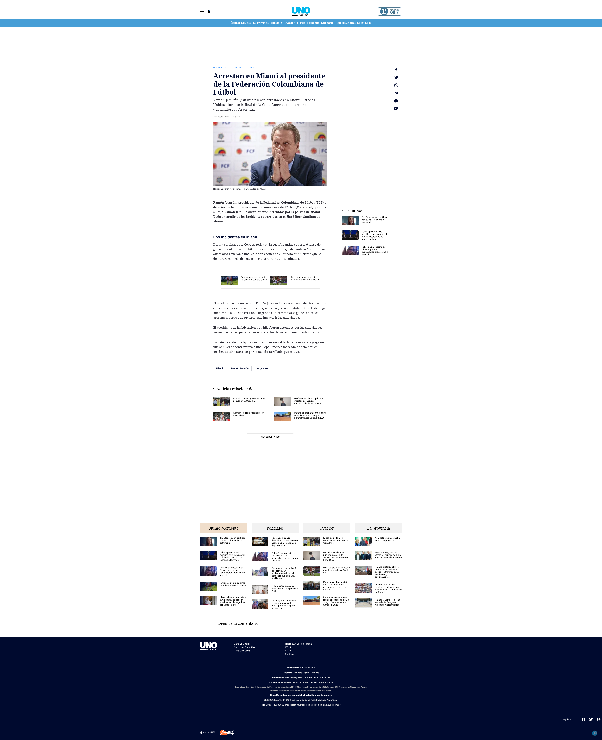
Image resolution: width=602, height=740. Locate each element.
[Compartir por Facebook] (396, 69)
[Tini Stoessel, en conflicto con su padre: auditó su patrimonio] (365, 220)
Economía (313, 22)
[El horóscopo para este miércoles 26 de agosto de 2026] (275, 589)
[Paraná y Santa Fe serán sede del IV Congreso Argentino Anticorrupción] (378, 603)
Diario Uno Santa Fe (243, 650)
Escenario (327, 22)
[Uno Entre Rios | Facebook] (583, 719)
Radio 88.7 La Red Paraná (298, 644)
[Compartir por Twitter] (396, 77)
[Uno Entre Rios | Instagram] (599, 719)
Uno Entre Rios (220, 67)
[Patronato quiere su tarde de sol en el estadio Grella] (244, 280)
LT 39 (360, 22)
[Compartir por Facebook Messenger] (396, 101)
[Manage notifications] (594, 733)
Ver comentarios (270, 437)
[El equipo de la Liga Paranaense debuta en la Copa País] (239, 401)
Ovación (290, 22)
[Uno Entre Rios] (301, 11)
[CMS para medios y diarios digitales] (207, 732)
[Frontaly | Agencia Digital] (225, 732)
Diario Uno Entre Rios (244, 647)
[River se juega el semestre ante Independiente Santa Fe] (295, 280)
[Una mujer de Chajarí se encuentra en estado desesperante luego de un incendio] (275, 604)
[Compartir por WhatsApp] (396, 85)
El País (301, 22)
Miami (251, 67)
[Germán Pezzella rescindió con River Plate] (239, 416)
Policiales (277, 22)
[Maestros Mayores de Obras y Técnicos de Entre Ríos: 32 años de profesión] (378, 555)
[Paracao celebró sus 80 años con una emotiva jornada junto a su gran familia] (326, 586)
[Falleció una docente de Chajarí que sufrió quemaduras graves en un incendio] (365, 251)
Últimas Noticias (241, 22)
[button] (202, 11)
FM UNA (289, 654)
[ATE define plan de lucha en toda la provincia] (378, 541)
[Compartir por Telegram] (396, 93)
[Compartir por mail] (396, 109)
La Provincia (261, 22)
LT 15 (368, 22)
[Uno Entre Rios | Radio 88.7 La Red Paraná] (389, 11)
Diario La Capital (241, 644)
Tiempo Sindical (345, 22)
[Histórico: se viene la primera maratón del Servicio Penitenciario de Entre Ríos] (300, 401)
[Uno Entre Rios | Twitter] (591, 719)
